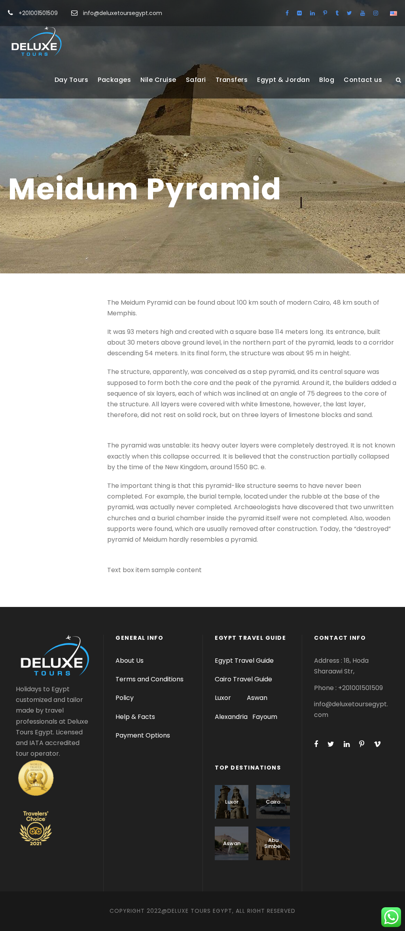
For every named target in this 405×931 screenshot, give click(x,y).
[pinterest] (325, 13)
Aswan (257, 697)
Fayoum (264, 716)
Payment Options (142, 735)
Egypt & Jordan (283, 79)
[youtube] (362, 13)
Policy (124, 697)
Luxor (224, 697)
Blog (326, 79)
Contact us (363, 79)
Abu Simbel (273, 843)
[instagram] (375, 13)
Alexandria (231, 716)
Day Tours (72, 79)
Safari (196, 79)
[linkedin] (312, 13)
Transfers (232, 79)
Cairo (273, 802)
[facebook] (287, 13)
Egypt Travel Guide (244, 660)
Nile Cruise (158, 79)
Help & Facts (135, 716)
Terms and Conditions (149, 679)
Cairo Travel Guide (243, 679)
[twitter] (349, 13)
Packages (114, 79)
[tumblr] (337, 13)
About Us (129, 660)
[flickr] (299, 13)
